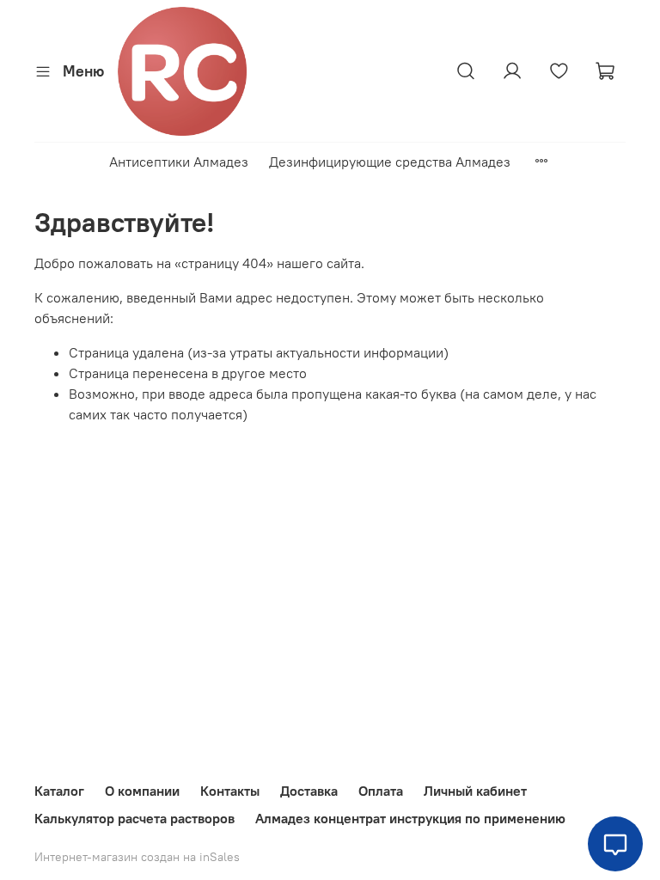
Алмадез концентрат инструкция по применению (410, 818)
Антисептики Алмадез (178, 161)
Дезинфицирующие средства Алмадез (389, 161)
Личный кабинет (475, 790)
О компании (142, 790)
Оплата (380, 790)
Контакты (230, 790)
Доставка (309, 790)
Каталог (59, 790)
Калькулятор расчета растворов (134, 818)
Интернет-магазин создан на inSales (137, 857)
